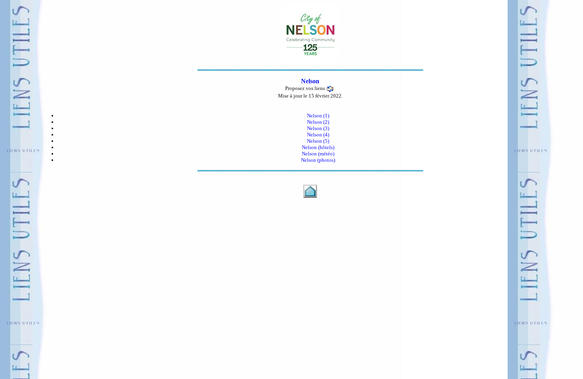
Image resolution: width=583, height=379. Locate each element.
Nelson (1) (318, 116)
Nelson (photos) (318, 160)
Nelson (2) (318, 122)
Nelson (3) (318, 128)
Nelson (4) (318, 135)
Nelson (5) (318, 141)
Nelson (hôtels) (318, 147)
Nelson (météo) (318, 154)
